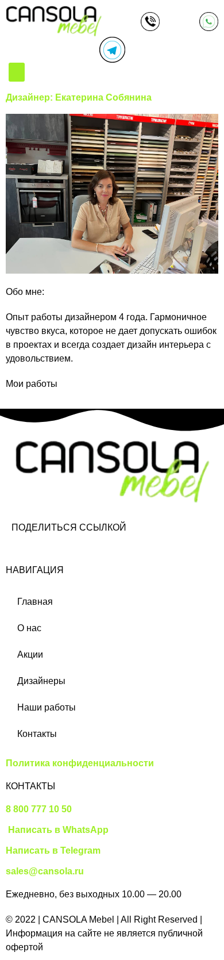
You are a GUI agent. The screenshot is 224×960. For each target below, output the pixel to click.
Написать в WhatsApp (57, 830)
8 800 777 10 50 (39, 809)
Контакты (37, 734)
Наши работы (46, 707)
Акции (30, 654)
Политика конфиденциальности (80, 763)
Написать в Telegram (53, 850)
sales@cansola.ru (45, 871)
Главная (35, 601)
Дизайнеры (41, 681)
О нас (29, 628)
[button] (17, 72)
